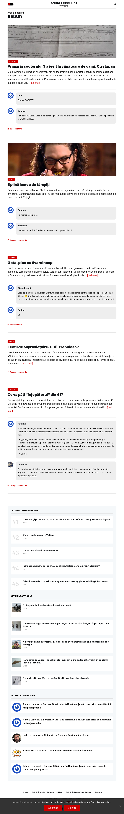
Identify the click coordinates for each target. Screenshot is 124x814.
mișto (11, 342)
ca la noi (12, 61)
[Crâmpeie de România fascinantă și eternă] (16, 753)
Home (25, 792)
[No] (120, 806)
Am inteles (53, 807)
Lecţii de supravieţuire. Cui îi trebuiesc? (43, 347)
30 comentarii (15, 129)
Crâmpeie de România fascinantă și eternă (66, 735)
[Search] (115, 4)
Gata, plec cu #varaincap (30, 262)
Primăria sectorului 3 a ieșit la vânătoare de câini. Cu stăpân (61, 66)
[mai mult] (35, 83)
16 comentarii (15, 325)
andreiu (12, 257)
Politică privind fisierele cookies (47, 792)
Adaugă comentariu (18, 240)
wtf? (11, 179)
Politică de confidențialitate (78, 792)
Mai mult (72, 807)
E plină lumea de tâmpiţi (29, 184)
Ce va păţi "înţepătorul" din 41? (35, 394)
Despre (98, 792)
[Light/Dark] (11, 4)
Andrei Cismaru (64, 3)
